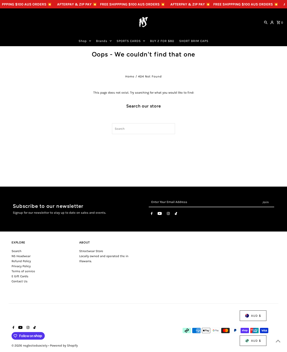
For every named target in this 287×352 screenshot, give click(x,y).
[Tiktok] (176, 214)
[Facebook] (152, 214)
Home (129, 76)
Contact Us (20, 281)
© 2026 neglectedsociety (30, 345)
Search (16, 251)
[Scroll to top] (278, 341)
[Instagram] (168, 214)
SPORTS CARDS (129, 41)
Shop (83, 41)
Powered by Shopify (64, 345)
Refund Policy (21, 261)
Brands (101, 41)
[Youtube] (160, 214)
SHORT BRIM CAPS (193, 41)
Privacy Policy (21, 266)
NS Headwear (21, 256)
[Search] (266, 22)
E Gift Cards (20, 276)
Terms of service (23, 271)
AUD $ (256, 316)
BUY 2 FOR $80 (162, 41)
